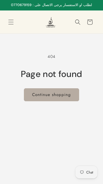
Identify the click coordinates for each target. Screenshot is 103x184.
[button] (11, 22)
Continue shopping (51, 95)
